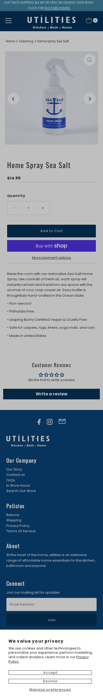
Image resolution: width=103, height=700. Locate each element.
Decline (50, 681)
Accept (50, 672)
